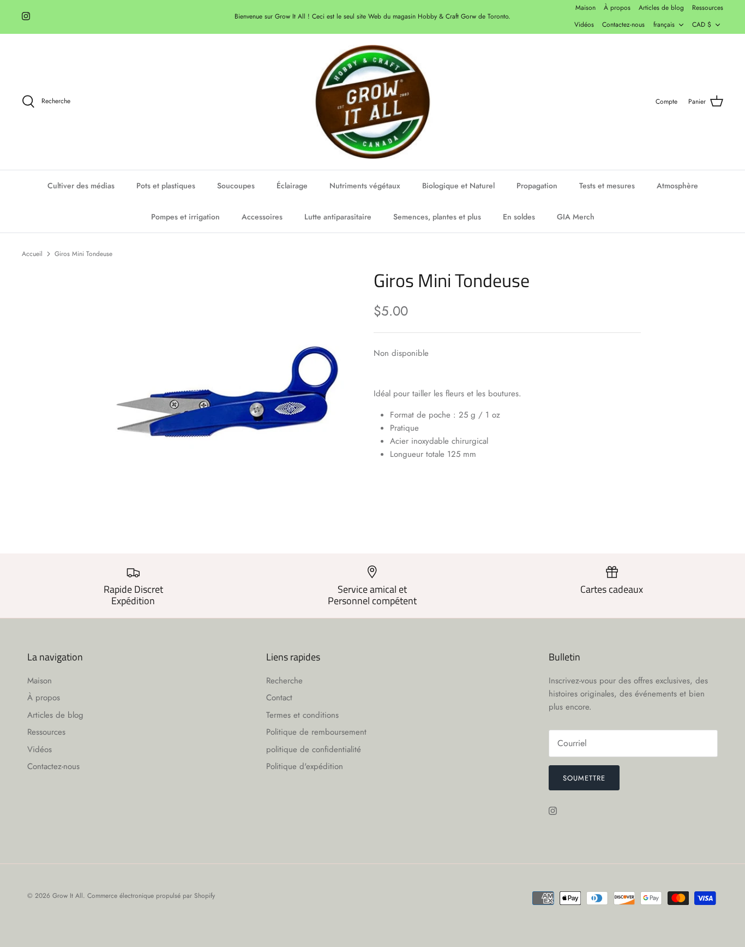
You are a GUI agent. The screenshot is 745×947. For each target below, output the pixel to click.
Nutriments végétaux (364, 185)
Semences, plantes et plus (437, 216)
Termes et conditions (302, 715)
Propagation (536, 185)
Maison (585, 8)
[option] (227, 392)
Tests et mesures (607, 185)
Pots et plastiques (165, 185)
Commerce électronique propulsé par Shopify (151, 896)
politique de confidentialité (313, 749)
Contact (279, 698)
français (664, 24)
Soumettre (584, 778)
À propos (617, 8)
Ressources (707, 8)
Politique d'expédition (304, 766)
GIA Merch (575, 216)
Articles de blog (661, 8)
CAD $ (701, 24)
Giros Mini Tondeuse (83, 253)
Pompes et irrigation (185, 216)
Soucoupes (236, 185)
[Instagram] (26, 16)
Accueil (32, 253)
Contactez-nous (623, 24)
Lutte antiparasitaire (337, 216)
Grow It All (67, 896)
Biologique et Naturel (458, 185)
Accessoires (262, 216)
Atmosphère (677, 185)
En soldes (519, 216)
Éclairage (292, 185)
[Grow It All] (372, 102)
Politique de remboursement (316, 732)
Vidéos (584, 24)
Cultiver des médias (81, 185)
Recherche (284, 681)
